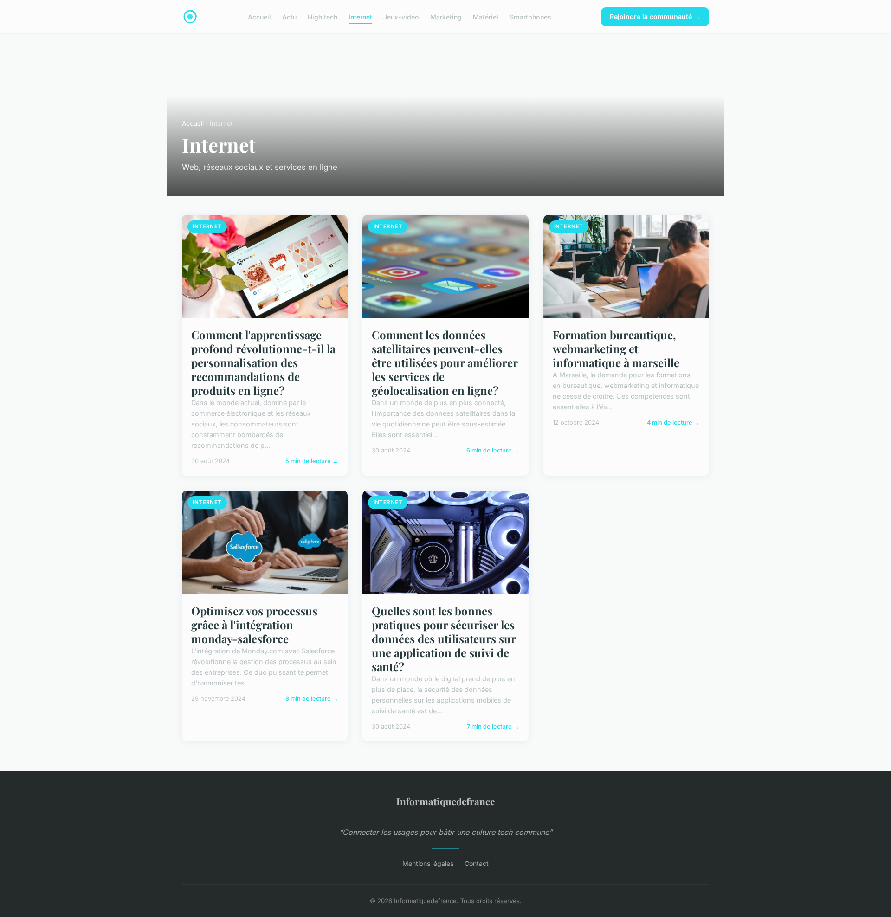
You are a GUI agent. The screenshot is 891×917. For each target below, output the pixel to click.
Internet (360, 16)
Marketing (446, 16)
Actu (289, 16)
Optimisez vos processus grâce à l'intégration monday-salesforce (254, 624)
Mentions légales (427, 863)
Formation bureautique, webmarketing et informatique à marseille (616, 348)
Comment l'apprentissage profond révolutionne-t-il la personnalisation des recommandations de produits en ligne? (263, 362)
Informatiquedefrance (445, 800)
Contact (477, 863)
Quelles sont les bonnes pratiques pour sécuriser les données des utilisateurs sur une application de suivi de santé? (444, 638)
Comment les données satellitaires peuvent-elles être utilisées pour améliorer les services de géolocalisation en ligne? (444, 362)
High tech (322, 16)
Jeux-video (401, 16)
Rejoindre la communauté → (655, 16)
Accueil (259, 16)
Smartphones (530, 16)
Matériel (485, 16)
